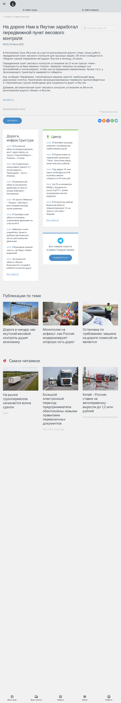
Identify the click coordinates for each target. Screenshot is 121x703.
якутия (22, 109)
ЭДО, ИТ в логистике (54, 429)
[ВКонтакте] (100, 120)
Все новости (13, 274)
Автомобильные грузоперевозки (100, 417)
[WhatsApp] (112, 120)
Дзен (5, 413)
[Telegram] (116, 120)
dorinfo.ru (8, 99)
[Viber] (108, 120)
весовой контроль (10, 109)
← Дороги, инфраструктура (16, 16)
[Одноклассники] (104, 120)
